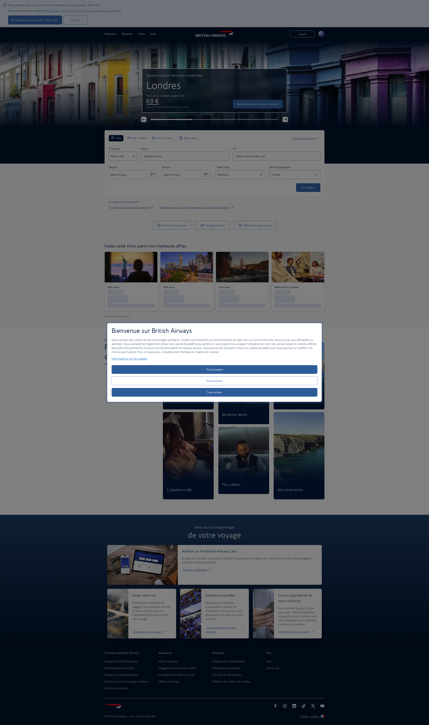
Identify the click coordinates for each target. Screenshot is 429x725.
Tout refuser (214, 392)
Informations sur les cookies (129, 359)
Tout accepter (214, 369)
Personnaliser (214, 381)
